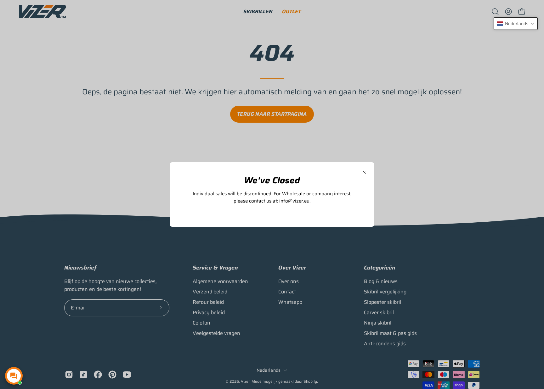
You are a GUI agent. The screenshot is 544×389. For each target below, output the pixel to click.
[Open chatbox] (14, 376)
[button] (515, 24)
